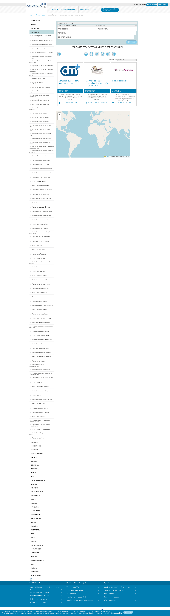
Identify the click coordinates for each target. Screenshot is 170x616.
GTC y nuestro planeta (45, 599)
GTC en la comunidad (45, 602)
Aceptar (128, 612)
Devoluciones (120, 594)
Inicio (31, 15)
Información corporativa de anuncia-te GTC (45, 588)
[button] (59, 114)
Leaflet (108, 156)
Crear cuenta (162, 5)
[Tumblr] (103, 58)
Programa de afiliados (82, 590)
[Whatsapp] (58, 54)
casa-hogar (40, 15)
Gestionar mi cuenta (120, 597)
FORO (94, 10)
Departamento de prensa (45, 596)
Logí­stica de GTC (82, 594)
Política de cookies (115, 613)
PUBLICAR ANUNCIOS (69, 10)
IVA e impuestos (120, 600)
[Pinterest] (113, 58)
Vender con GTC (82, 587)
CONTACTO (84, 10)
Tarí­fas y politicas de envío (120, 590)
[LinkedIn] (97, 58)
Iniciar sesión (152, 5)
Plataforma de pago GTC (82, 597)
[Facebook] (91, 58)
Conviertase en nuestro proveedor (82, 600)
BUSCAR (55, 10)
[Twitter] (108, 58)
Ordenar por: (113, 59)
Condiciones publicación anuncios (120, 587)
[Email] (86, 58)
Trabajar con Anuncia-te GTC (45, 592)
